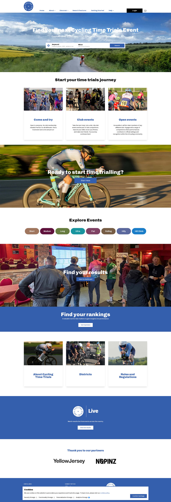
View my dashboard (85, 279)
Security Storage (29, 497)
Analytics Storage (82, 497)
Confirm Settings (138, 496)
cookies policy (104, 493)
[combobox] (62, 46)
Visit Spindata (85, 325)
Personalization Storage (64, 497)
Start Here (85, 180)
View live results (85, 427)
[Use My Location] (48, 46)
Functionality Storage (46, 497)
